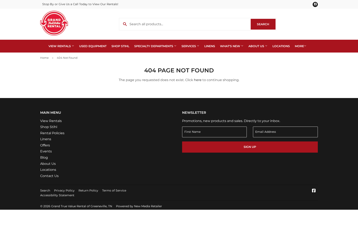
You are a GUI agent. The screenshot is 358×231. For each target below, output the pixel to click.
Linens (209, 46)
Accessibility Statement (57, 195)
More (299, 46)
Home (44, 57)
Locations (281, 46)
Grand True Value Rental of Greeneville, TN (81, 206)
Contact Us (49, 176)
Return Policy (88, 190)
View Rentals (60, 46)
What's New (230, 46)
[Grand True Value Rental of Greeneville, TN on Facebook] (314, 191)
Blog (44, 157)
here (198, 80)
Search (266, 24)
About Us (256, 46)
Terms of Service (114, 190)
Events (46, 151)
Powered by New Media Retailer (139, 206)
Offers (45, 145)
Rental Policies (52, 133)
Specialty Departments (154, 46)
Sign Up (250, 147)
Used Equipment (92, 46)
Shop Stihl (120, 46)
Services (189, 46)
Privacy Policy (64, 190)
